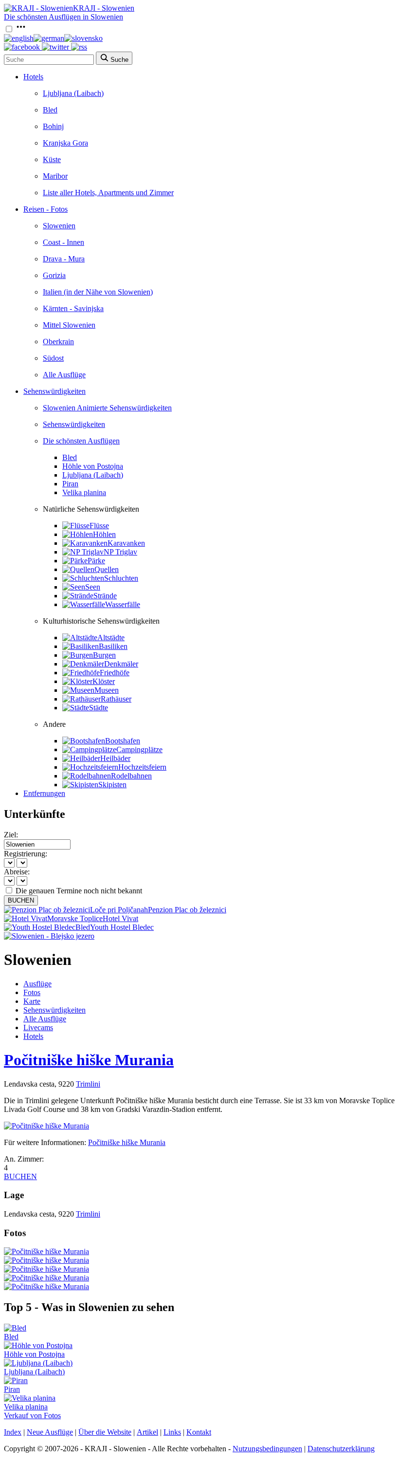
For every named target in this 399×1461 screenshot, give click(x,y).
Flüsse (99, 525)
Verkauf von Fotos (32, 1415)
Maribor (55, 176)
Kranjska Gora (65, 143)
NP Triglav (120, 552)
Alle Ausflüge (64, 374)
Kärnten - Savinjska (73, 308)
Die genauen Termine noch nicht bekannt (79, 891)
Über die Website (104, 1432)
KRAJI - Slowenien (103, 8)
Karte (31, 1001)
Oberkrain (58, 341)
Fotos (31, 992)
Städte (98, 707)
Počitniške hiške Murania (89, 1060)
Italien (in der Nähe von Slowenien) (98, 292)
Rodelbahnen (131, 776)
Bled (50, 110)
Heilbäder (115, 758)
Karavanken (126, 543)
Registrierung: (25, 854)
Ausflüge (37, 984)
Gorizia (54, 275)
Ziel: (11, 835)
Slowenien (59, 226)
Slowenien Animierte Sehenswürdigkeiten (107, 408)
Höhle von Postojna (92, 466)
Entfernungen (44, 793)
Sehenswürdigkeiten (54, 391)
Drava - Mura (64, 259)
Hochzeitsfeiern (142, 767)
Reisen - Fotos (45, 209)
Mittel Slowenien (69, 325)
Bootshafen (122, 741)
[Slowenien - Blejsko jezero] (49, 936)
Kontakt (198, 1432)
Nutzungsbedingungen (267, 1448)
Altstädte (111, 637)
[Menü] (21, 29)
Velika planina (84, 492)
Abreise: (17, 872)
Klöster (103, 681)
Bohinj (53, 126)
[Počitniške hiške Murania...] (46, 1251)
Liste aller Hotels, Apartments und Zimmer (108, 192)
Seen (92, 587)
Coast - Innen (63, 242)
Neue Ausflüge (50, 1432)
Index (12, 1432)
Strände (105, 596)
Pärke (96, 560)
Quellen (106, 569)
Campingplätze (139, 749)
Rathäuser (116, 699)
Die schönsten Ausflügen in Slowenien (63, 17)
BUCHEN (21, 900)
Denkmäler (121, 664)
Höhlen (104, 534)
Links (172, 1432)
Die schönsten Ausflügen (81, 441)
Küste (52, 159)
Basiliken (113, 646)
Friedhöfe (114, 672)
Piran (70, 484)
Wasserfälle (122, 604)
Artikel (147, 1432)
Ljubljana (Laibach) (73, 93)
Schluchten (121, 578)
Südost (53, 358)
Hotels (33, 77)
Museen (106, 690)
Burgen (104, 655)
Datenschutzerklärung (341, 1448)
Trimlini (88, 1084)
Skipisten (112, 784)
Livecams (38, 1027)
